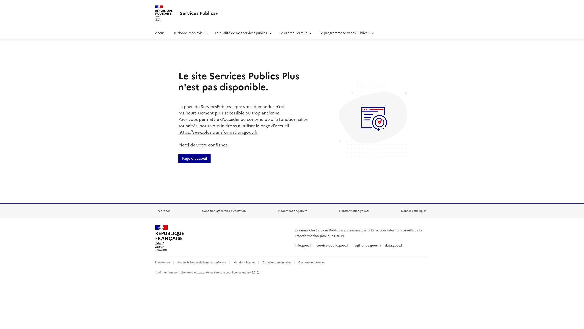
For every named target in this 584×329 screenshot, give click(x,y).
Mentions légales (244, 262)
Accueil (161, 33)
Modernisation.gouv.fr (292, 211)
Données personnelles (277, 262)
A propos (164, 211)
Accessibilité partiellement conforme (202, 262)
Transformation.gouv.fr (354, 211)
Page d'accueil (194, 158)
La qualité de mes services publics (241, 33)
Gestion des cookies (311, 262)
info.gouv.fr (304, 245)
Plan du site (163, 262)
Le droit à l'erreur (293, 33)
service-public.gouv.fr (333, 245)
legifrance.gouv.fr (367, 245)
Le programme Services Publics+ (344, 33)
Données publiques (413, 211)
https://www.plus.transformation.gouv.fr (218, 132)
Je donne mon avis (188, 33)
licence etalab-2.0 (243, 273)
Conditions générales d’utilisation (224, 211)
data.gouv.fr (395, 245)
